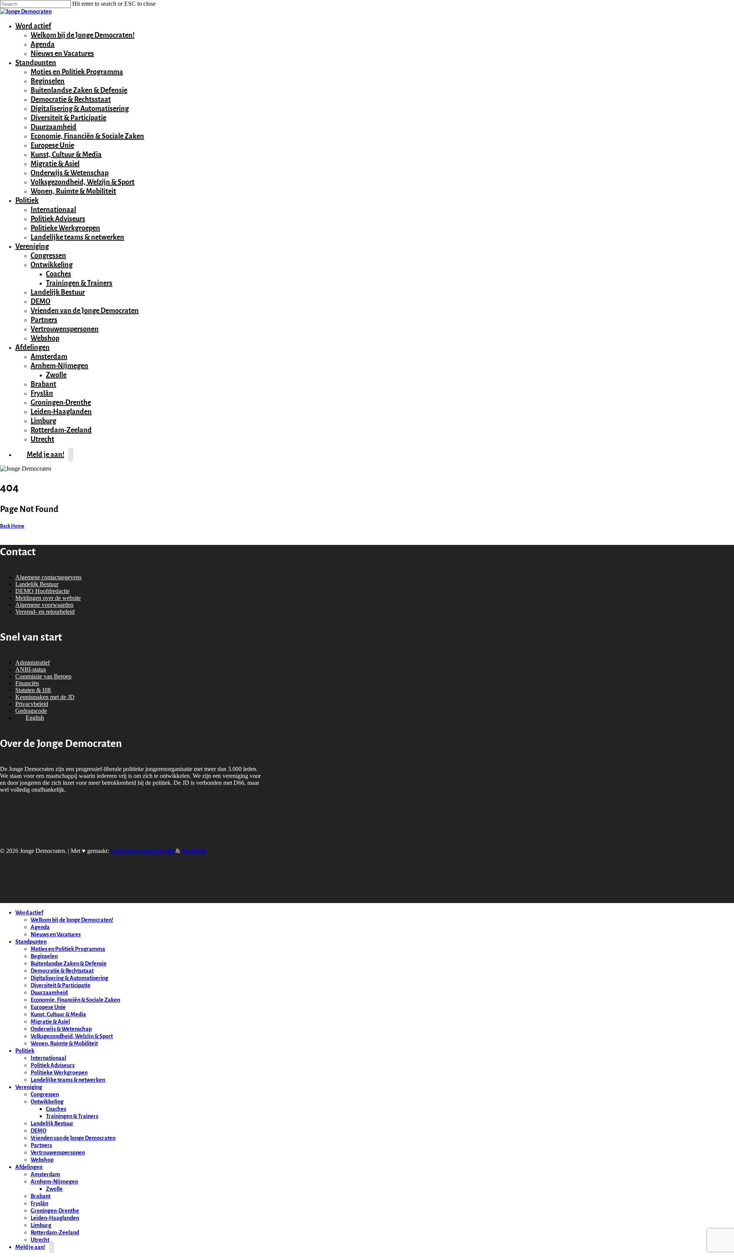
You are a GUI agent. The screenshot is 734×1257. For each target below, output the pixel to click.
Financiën (27, 683)
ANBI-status (30, 669)
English (35, 717)
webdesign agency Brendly (142, 851)
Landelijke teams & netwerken (77, 237)
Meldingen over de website (48, 598)
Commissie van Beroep (43, 676)
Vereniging (31, 246)
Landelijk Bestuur (58, 292)
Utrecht (40, 1240)
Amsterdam (49, 356)
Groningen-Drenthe (61, 402)
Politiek (26, 200)
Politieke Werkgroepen (65, 228)
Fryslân (42, 393)
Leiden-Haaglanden (61, 411)
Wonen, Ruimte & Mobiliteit (73, 191)
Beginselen (48, 81)
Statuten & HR (33, 690)
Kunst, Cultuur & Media (66, 154)
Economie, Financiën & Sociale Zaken (87, 136)
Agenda (43, 44)
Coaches (58, 274)
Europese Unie (52, 145)
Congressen (48, 255)
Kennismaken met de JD (45, 697)
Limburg (43, 421)
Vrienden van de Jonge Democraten (85, 310)
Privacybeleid (31, 704)
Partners (44, 319)
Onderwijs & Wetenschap (70, 173)
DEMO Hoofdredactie (42, 591)
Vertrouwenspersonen (65, 329)
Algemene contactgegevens (48, 577)
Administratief (32, 662)
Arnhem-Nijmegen (58, 365)
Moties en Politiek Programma (77, 72)
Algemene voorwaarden (44, 605)
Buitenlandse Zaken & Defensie (79, 90)
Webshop (45, 338)
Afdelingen (31, 347)
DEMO (40, 301)
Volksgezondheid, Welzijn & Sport (83, 182)
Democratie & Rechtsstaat (71, 99)
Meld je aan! (45, 454)
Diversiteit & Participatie (68, 117)
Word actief (32, 26)
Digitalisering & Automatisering (80, 108)
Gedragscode (31, 711)
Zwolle (56, 375)
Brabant (43, 384)
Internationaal (53, 209)
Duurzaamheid (53, 127)
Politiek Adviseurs (58, 218)
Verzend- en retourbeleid (45, 611)
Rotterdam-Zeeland (61, 430)
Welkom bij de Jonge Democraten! (83, 35)
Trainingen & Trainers (79, 283)
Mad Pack (193, 851)
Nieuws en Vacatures (62, 53)
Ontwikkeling (51, 264)
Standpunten (34, 62)
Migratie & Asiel (55, 163)
